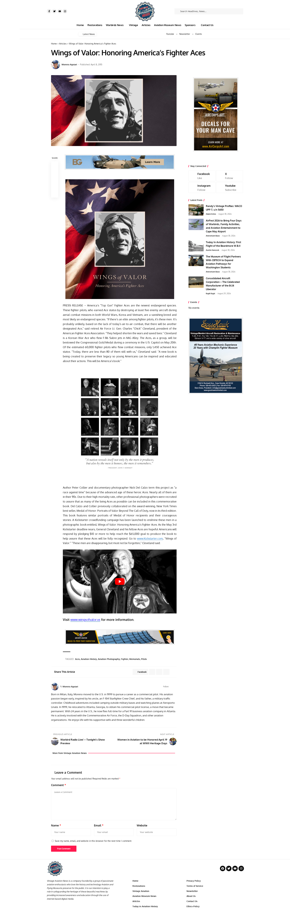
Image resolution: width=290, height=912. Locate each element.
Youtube (170, 34)
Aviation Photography (109, 659)
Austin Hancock (212, 250)
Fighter (124, 659)
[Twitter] (54, 11)
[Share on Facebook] (54, 165)
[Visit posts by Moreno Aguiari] (55, 64)
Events (198, 34)
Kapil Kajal (210, 293)
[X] (229, 175)
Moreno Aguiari (69, 64)
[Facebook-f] (49, 11)
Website (142, 825)
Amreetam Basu (213, 236)
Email (98, 825)
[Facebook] (171, 686)
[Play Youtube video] (120, 581)
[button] (54, 179)
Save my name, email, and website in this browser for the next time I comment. (93, 840)
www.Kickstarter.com (150, 538)
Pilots (144, 659)
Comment (58, 785)
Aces (77, 659)
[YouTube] (175, 686)
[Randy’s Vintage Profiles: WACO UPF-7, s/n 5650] (196, 210)
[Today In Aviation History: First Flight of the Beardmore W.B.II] (196, 246)
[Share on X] (54, 172)
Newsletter (184, 34)
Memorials (134, 659)
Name (56, 825)
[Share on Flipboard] (159, 672)
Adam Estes (211, 214)
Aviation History (89, 659)
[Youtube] (59, 11)
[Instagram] (65, 11)
